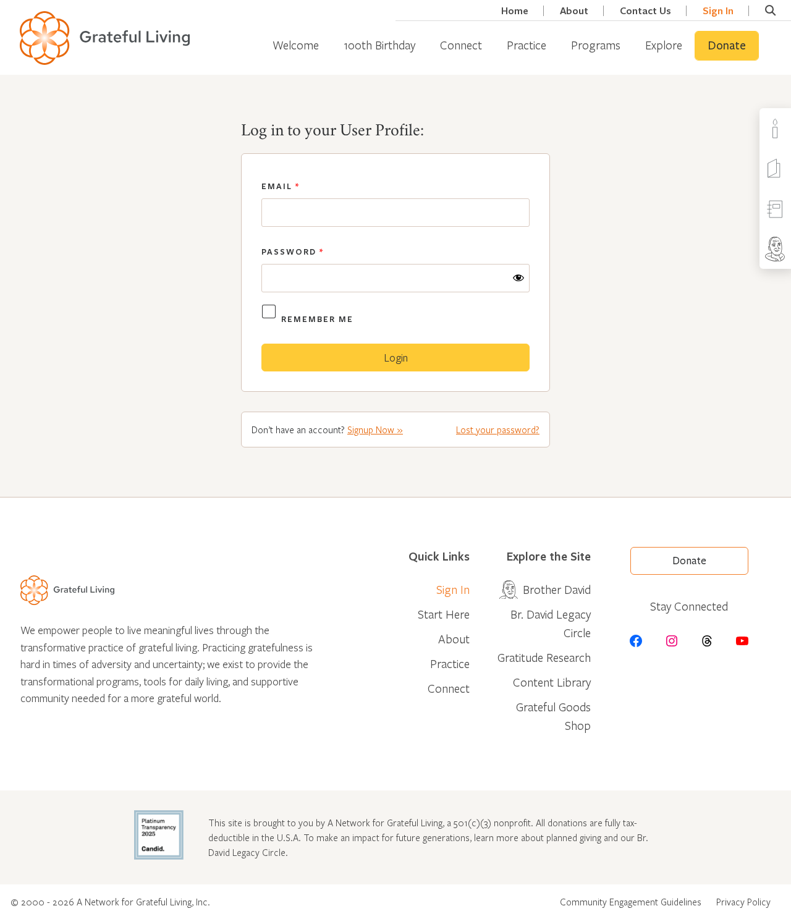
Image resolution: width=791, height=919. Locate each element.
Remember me (317, 318)
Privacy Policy (743, 902)
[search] (770, 10)
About (574, 11)
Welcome (296, 45)
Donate (727, 46)
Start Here (444, 614)
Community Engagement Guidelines (630, 902)
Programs (595, 45)
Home (514, 11)
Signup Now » (375, 429)
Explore (663, 45)
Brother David (557, 589)
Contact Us (645, 11)
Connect (461, 45)
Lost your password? (497, 429)
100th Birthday (379, 45)
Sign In (718, 11)
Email (280, 186)
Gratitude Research (544, 657)
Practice (526, 45)
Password (292, 251)
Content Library (552, 682)
